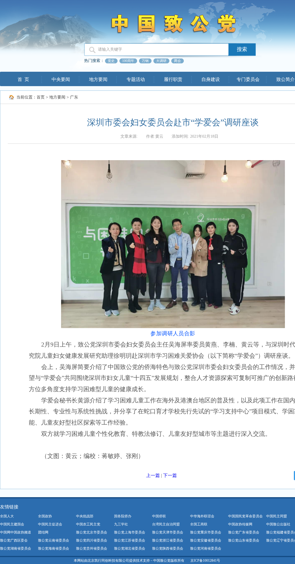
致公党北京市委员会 (91, 532)
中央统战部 (84, 516)
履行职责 (173, 79)
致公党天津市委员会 (167, 532)
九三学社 (121, 524)
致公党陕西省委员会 (167, 548)
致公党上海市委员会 (129, 532)
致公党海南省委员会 (53, 548)
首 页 (23, 79)
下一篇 (170, 475)
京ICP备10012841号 (205, 561)
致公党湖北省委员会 (129, 548)
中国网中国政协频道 (15, 532)
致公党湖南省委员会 (15, 548)
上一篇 (153, 475)
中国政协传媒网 (240, 524)
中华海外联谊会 (202, 516)
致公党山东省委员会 (243, 540)
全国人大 (7, 516)
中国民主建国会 (12, 524)
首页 (41, 97)
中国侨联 (159, 516)
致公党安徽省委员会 (205, 540)
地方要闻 (98, 79)
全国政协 (45, 516)
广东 (74, 97)
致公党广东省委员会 (243, 532)
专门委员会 (248, 79)
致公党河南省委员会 (205, 548)
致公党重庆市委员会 (205, 532)
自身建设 (210, 79)
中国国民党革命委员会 (245, 516)
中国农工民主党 (88, 524)
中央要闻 (61, 79)
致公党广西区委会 (14, 540)
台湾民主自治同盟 (166, 524)
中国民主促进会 (50, 524)
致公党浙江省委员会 (167, 540)
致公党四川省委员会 (91, 540)
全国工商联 (198, 524)
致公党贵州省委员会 (91, 548)
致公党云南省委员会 (53, 540)
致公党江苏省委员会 (129, 540)
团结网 (43, 532)
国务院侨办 (122, 516)
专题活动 (135, 79)
